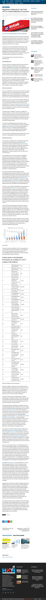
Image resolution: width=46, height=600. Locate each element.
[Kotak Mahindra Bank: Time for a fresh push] (32, 75)
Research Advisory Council (10, 409)
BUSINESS (15, 33)
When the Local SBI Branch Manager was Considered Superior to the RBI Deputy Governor (38, 63)
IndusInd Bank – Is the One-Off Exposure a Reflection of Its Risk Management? (23, 529)
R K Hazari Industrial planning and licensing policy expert (38, 80)
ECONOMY (19, 33)
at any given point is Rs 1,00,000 (20, 104)
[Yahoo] (13, 593)
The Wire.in (8, 514)
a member (6, 448)
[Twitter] (6, 521)
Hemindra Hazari (5, 33)
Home (7, 1)
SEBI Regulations (10, 3)
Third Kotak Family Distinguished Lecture (19, 436)
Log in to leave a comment (7, 557)
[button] (42, 0)
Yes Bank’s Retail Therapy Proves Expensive (15, 546)
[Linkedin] (6, 593)
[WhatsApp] (11, 521)
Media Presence (18, 1)
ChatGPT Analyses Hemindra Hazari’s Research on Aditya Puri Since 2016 (37, 571)
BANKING (11, 33)
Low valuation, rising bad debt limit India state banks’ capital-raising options (37, 42)
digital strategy (23, 143)
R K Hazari (37, 1)
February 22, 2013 (15, 187)
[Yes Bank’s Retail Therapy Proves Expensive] (16, 541)
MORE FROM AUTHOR (18, 535)
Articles (11, 1)
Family (16, 3)
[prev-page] (3, 550)
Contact (21, 3)
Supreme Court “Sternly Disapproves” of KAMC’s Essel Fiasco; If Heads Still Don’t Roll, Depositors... (39, 70)
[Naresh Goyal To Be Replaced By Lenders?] (19, 582)
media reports (9, 127)
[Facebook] (3, 521)
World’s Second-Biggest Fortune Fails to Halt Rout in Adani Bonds (37, 28)
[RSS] (8, 593)
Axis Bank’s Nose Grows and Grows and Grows (7, 529)
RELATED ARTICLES (7, 535)
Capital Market (11, 5)
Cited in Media (26, 1)
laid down (13, 67)
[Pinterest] (8, 521)
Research (32, 1)
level (16, 162)
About (4, 3)
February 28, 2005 (15, 180)
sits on (6, 445)
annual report (10, 462)
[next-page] (4, 550)
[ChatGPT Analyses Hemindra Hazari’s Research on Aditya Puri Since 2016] (32, 55)
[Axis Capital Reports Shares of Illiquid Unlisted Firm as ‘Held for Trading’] (6, 541)
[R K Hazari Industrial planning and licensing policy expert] (32, 79)
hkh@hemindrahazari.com (7, 589)
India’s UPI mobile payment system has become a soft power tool (37, 13)
